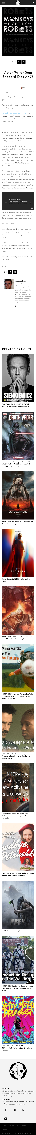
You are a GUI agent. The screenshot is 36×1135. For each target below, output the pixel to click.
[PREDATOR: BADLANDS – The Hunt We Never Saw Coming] (18, 495)
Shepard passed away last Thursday (14, 113)
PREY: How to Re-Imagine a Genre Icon (17, 931)
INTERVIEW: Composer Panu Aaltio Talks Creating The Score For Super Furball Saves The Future (17, 696)
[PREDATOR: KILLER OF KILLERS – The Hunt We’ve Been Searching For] (18, 610)
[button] (3, 2)
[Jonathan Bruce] (22, 88)
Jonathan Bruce (29, 87)
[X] (24, 62)
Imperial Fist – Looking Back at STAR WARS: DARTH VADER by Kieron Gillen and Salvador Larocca (17, 464)
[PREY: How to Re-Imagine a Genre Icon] (18, 905)
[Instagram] (14, 1110)
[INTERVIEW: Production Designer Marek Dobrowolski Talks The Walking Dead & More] (18, 960)
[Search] (33, 2)
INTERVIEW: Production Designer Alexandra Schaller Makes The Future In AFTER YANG (17, 756)
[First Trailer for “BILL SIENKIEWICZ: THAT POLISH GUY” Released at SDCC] (18, 378)
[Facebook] (19, 62)
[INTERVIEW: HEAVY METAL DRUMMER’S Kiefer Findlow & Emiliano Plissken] (18, 1020)
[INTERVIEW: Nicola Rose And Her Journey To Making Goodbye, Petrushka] (18, 847)
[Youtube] (6, 1119)
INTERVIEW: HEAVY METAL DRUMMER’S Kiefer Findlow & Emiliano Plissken (17, 1048)
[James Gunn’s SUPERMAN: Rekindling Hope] (18, 553)
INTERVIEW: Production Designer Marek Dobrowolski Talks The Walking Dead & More (17, 988)
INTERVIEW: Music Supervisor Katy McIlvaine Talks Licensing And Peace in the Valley (16, 816)
